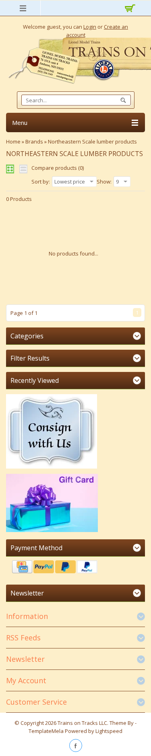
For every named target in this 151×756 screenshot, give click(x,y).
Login (89, 26)
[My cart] (129, 9)
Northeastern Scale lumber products (92, 141)
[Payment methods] (75, 567)
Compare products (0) (57, 167)
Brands (34, 141)
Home (13, 141)
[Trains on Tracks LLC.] (75, 60)
